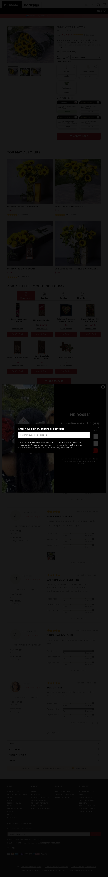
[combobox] (54, 435)
